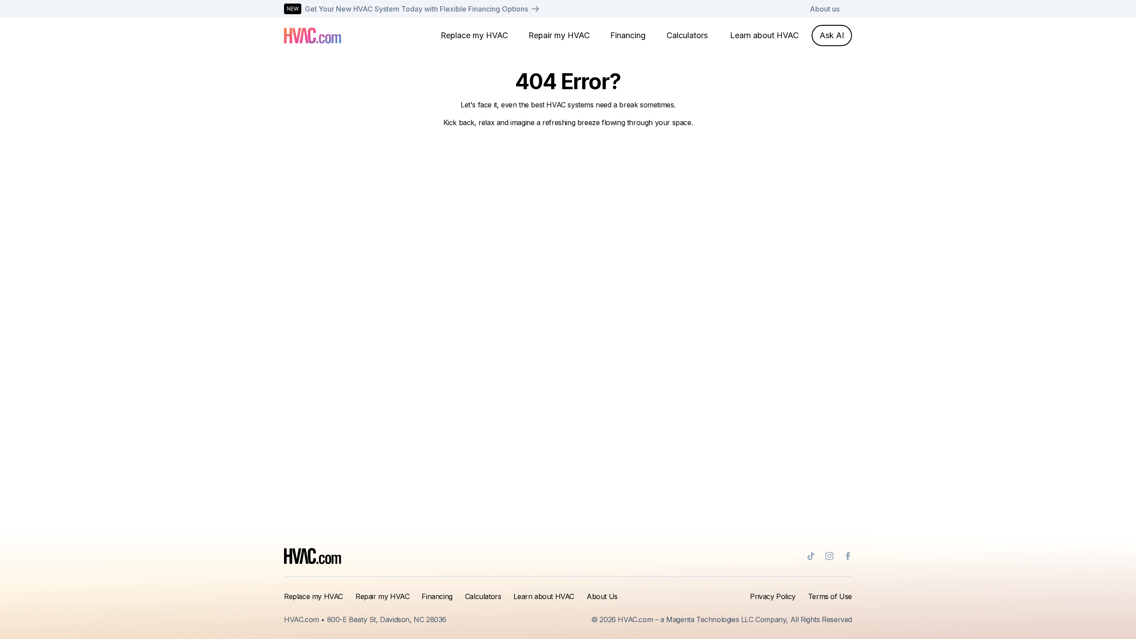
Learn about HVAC (764, 35)
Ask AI (832, 35)
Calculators (687, 35)
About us (825, 8)
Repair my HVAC (559, 35)
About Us (602, 596)
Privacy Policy (772, 596)
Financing (628, 35)
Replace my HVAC (474, 35)
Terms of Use (830, 596)
